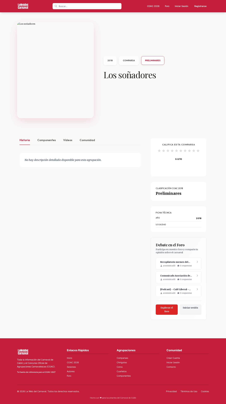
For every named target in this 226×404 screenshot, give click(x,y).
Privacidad (171, 391)
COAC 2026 (153, 6)
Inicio (69, 358)
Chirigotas (122, 362)
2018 (110, 60)
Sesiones (71, 367)
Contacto (171, 367)
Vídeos (67, 140)
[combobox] (87, 6)
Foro (167, 6)
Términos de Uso (188, 391)
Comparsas (122, 358)
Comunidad (87, 140)
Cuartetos (122, 371)
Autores (71, 371)
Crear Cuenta (173, 358)
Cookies (205, 391)
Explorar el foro (167, 309)
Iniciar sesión (190, 307)
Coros (120, 367)
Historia (25, 140)
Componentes (46, 140)
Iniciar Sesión (181, 6)
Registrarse (200, 6)
